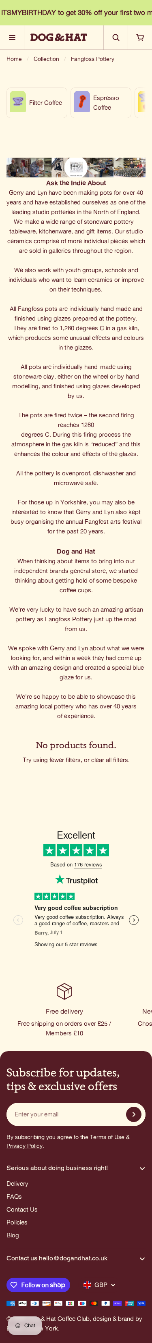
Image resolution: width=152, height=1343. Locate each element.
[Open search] (115, 37)
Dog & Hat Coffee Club (59, 1318)
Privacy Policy (24, 1146)
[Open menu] (12, 37)
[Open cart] (140, 37)
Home (14, 59)
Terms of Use (107, 1137)
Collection (46, 59)
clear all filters (109, 759)
